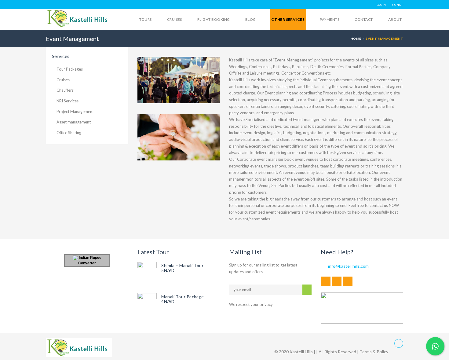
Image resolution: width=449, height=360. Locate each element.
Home (356, 38)
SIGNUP (397, 4)
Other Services (288, 19)
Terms (366, 351)
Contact (364, 19)
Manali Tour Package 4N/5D (182, 299)
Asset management (74, 121)
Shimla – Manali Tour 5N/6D (182, 268)
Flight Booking (213, 19)
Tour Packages (70, 69)
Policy (382, 351)
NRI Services (67, 100)
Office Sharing (69, 132)
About (395, 19)
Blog (250, 19)
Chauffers (65, 90)
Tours (145, 19)
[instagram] (347, 281)
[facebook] (325, 281)
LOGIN (381, 4)
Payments (329, 19)
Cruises (174, 19)
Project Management (75, 111)
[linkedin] (336, 281)
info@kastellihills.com (348, 266)
